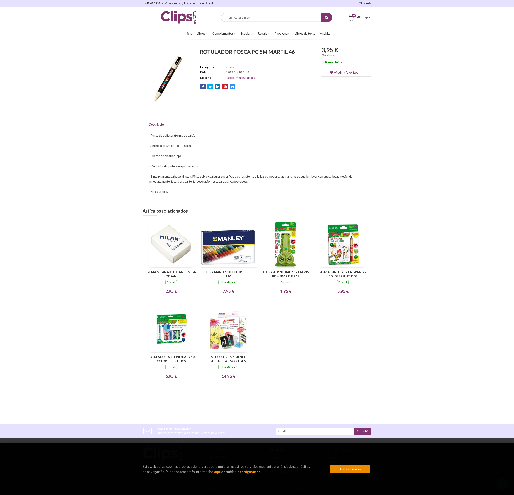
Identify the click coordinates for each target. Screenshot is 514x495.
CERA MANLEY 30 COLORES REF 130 (228, 274)
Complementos (223, 33)
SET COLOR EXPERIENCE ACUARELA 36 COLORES (228, 359)
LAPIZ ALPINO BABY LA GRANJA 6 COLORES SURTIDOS (343, 274)
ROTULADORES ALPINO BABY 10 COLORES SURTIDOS (171, 359)
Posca (230, 67)
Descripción (157, 124)
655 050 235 (152, 3)
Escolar (246, 33)
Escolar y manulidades (240, 77)
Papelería (281, 33)
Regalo (263, 33)
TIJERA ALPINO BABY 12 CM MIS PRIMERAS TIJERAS (286, 274)
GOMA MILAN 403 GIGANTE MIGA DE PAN (171, 274)
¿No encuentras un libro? (197, 3)
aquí (217, 471)
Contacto (171, 3)
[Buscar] (326, 17)
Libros (201, 33)
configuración (250, 471)
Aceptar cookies (350, 469)
